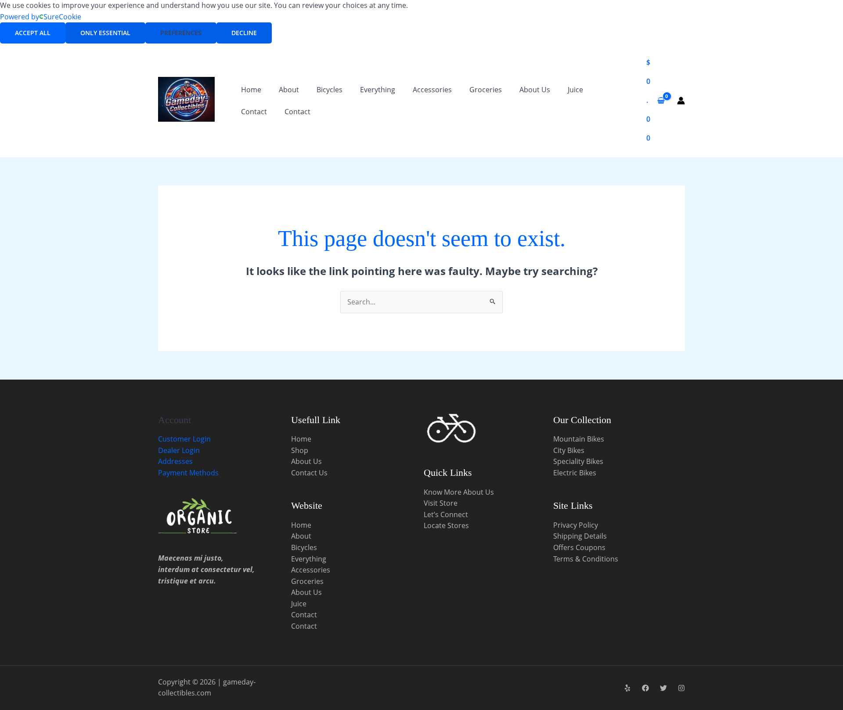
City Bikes (568, 450)
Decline (244, 33)
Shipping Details (580, 536)
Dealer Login (179, 450)
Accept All (32, 33)
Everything (377, 89)
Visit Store (441, 503)
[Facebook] (645, 688)
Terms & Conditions (585, 559)
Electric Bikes (574, 473)
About (289, 89)
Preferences (181, 33)
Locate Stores (446, 525)
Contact (254, 111)
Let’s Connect (446, 514)
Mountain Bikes (578, 439)
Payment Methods (188, 473)
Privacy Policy (575, 525)
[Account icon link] (681, 101)
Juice (575, 89)
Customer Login (184, 439)
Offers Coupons (579, 547)
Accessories (432, 89)
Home (251, 89)
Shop (299, 450)
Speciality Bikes (578, 461)
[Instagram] (681, 688)
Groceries (485, 89)
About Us (534, 89)
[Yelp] (627, 688)
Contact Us (309, 473)
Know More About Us (459, 492)
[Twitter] (663, 688)
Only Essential (105, 33)
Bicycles (329, 89)
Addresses (175, 461)
